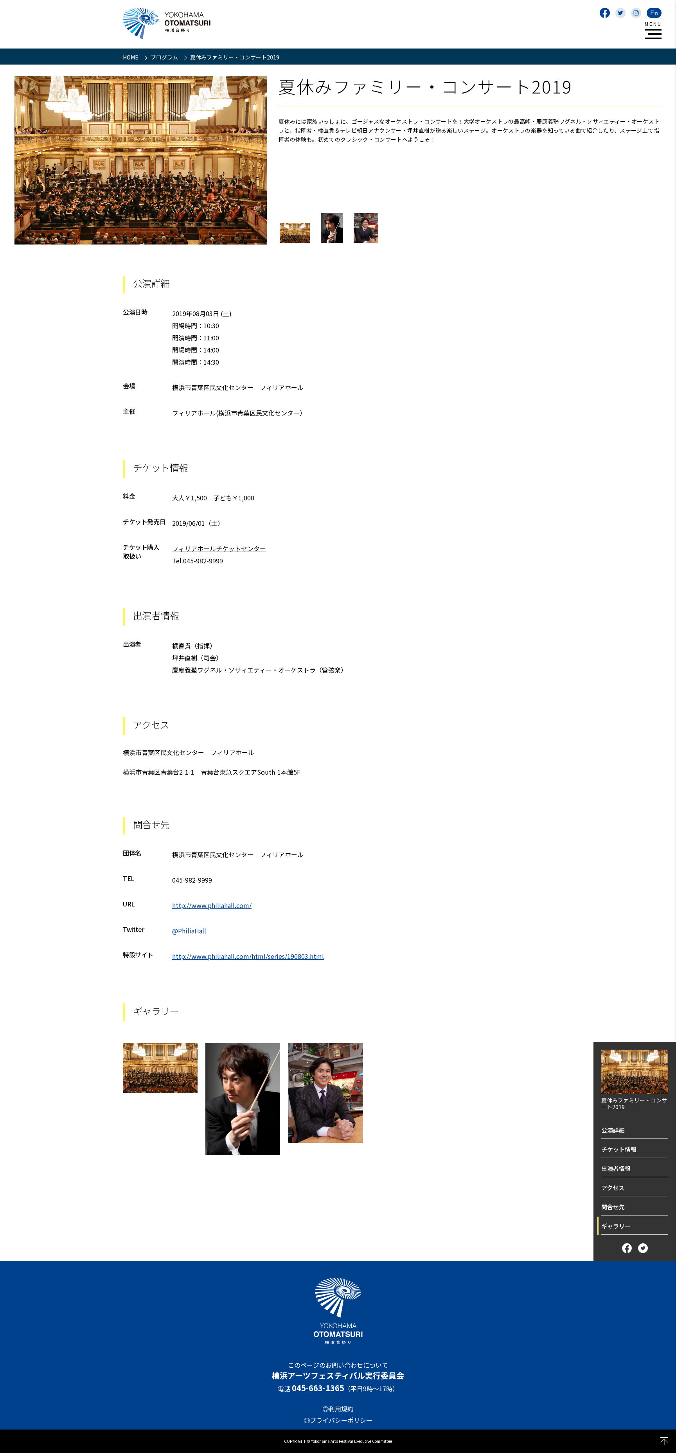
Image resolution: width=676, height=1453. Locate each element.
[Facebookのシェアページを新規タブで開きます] (627, 1248)
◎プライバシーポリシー (338, 1420)
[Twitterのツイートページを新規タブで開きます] (643, 1248)
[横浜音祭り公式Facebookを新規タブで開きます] (605, 13)
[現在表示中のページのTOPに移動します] (664, 1441)
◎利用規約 (338, 1408)
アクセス (612, 1187)
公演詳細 (613, 1130)
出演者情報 (616, 1168)
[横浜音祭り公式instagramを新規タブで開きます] (636, 13)
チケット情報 (618, 1149)
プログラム (165, 57)
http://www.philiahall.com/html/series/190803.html (248, 956)
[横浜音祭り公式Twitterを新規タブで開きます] (620, 13)
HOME (131, 57)
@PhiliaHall (189, 930)
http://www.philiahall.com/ (212, 905)
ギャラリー (616, 1226)
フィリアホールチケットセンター (219, 548)
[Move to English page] (654, 13)
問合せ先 (613, 1207)
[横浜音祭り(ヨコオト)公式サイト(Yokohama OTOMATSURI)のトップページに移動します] (166, 23)
